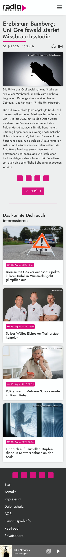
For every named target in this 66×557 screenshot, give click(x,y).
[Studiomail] (42, 475)
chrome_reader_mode (60, 46)
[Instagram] (33, 475)
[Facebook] (24, 475)
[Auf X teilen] (29, 178)
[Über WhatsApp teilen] (37, 178)
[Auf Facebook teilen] (20, 178)
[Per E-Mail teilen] (46, 178)
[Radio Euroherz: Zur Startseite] (28, 7)
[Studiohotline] (51, 475)
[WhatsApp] (15, 475)
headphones (53, 46)
